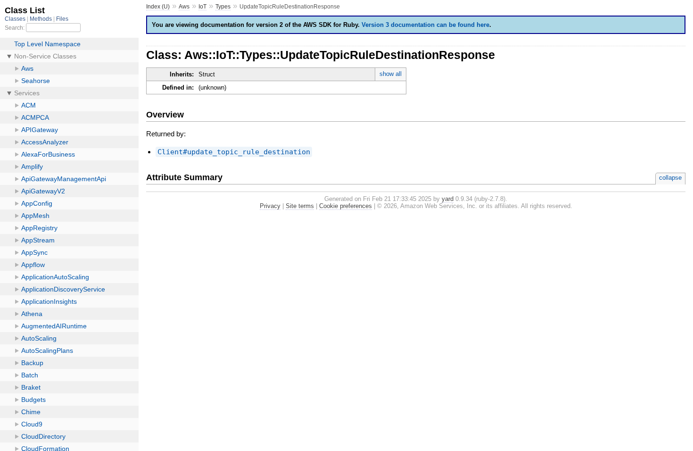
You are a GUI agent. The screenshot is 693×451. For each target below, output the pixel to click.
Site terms (300, 205)
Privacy (270, 205)
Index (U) (158, 6)
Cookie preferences (345, 205)
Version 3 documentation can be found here (425, 24)
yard (448, 198)
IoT (202, 6)
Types (223, 6)
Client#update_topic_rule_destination (233, 152)
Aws (184, 6)
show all (391, 73)
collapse (670, 177)
